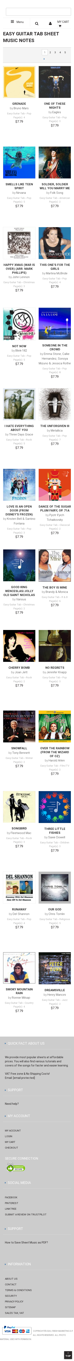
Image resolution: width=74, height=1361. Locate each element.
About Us (11, 1278)
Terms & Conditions (18, 1290)
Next (44, 59)
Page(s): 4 (19, 117)
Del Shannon (21, 914)
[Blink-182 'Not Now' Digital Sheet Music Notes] (19, 324)
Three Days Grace (21, 434)
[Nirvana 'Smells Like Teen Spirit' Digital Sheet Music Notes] (19, 163)
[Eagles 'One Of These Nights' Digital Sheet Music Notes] (55, 82)
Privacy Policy (14, 1301)
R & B (65, 597)
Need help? (12, 1103)
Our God (54, 909)
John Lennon (21, 277)
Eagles (56, 112)
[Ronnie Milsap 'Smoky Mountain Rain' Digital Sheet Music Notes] (19, 968)
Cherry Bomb (19, 667)
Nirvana (21, 193)
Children (64, 842)
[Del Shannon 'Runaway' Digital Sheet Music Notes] (19, 888)
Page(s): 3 (55, 121)
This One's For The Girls (55, 267)
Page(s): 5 (19, 201)
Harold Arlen (57, 760)
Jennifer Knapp (57, 672)
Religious (64, 919)
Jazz (64, 999)
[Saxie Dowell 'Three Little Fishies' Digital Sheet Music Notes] (55, 807)
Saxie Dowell (56, 837)
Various (21, 599)
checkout (11, 1147)
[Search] (67, 5)
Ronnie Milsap (21, 997)
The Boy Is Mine (54, 587)
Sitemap (10, 1307)
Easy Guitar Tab (16, 113)
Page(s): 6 (55, 601)
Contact (11, 1284)
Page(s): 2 (55, 201)
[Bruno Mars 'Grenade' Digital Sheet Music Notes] (19, 82)
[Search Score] (37, 24)
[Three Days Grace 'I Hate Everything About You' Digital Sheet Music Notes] (19, 404)
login (8, 1136)
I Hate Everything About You (19, 428)
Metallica (57, 430)
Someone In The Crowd (54, 347)
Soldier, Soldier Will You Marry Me (55, 186)
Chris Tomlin (57, 914)
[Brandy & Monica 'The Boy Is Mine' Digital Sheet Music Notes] (55, 565)
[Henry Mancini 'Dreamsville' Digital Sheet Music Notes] (55, 968)
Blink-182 (21, 350)
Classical (65, 524)
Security (11, 1295)
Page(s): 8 (55, 372)
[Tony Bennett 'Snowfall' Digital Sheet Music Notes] (19, 727)
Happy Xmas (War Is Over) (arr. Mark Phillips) (19, 268)
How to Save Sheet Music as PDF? (26, 1242)
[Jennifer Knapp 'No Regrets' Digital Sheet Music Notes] (55, 646)
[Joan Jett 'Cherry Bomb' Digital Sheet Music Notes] (19, 646)
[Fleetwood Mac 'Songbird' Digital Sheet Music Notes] (19, 807)
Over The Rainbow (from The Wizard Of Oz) (54, 752)
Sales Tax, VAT (14, 1312)
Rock (29, 439)
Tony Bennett (21, 753)
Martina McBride (56, 273)
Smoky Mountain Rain (19, 991)
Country (29, 1002)
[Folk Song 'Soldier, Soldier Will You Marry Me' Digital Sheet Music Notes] (55, 163)
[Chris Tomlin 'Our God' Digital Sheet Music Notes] (55, 888)
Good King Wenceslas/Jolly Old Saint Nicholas (19, 591)
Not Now (19, 346)
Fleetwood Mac (21, 833)
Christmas (29, 282)
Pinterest (11, 1203)
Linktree (10, 1208)
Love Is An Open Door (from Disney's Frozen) (19, 510)
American (64, 198)
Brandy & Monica (57, 592)
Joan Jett (21, 672)
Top (68, 1356)
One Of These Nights (55, 105)
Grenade (19, 104)
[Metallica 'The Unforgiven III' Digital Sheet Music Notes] (55, 404)
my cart (10, 1142)
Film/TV (64, 765)
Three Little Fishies (54, 831)
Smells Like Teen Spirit (19, 186)
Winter (29, 758)
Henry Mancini (56, 994)
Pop (29, 113)
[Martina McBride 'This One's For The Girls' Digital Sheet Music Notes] (55, 243)
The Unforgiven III (54, 426)
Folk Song (56, 193)
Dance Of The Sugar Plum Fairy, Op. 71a (55, 508)
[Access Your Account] (50, 24)
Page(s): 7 (55, 439)
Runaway (19, 909)
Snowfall (19, 748)
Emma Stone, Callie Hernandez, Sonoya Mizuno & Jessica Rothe (55, 358)
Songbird (19, 828)
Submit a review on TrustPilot (26, 1214)
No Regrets (54, 667)
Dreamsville (55, 990)
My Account (13, 1130)
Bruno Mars (21, 108)
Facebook (11, 1197)
